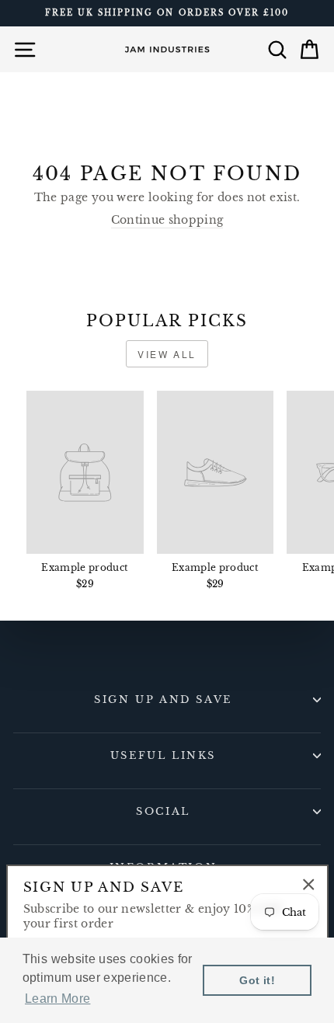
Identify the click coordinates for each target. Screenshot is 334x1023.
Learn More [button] (57, 998)
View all (167, 353)
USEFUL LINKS (163, 755)
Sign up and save (163, 699)
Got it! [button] (256, 980)
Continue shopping (167, 220)
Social (163, 811)
